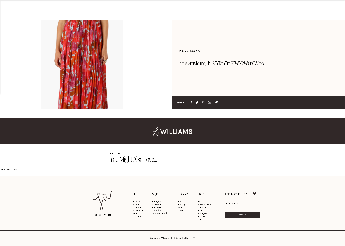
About (135, 204)
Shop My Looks (160, 213)
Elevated (157, 207)
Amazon (201, 216)
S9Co (185, 237)
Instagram (202, 213)
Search (136, 213)
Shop (200, 194)
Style (155, 194)
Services (137, 201)
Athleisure (157, 204)
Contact (136, 207)
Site (134, 194)
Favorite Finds (205, 204)
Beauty (181, 204)
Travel (181, 210)
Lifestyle (183, 194)
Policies (136, 216)
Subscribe (137, 210)
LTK (199, 219)
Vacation (157, 210)
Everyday (157, 201)
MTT (193, 237)
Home (181, 201)
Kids (180, 207)
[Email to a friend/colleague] (209, 103)
